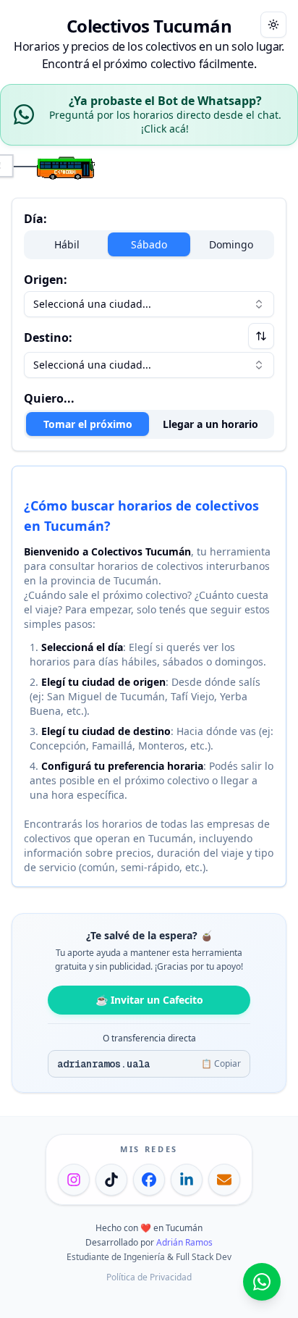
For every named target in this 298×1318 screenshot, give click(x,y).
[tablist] (149, 424)
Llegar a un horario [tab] (210, 424)
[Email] (224, 1180)
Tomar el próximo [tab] (87, 424)
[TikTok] (111, 1180)
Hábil (67, 244)
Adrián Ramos (184, 1242)
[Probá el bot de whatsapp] (262, 1282)
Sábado (149, 244)
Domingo (231, 244)
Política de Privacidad (149, 1277)
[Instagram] (74, 1180)
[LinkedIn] (187, 1180)
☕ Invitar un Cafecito (149, 1000)
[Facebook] (149, 1180)
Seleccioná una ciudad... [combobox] (92, 304)
